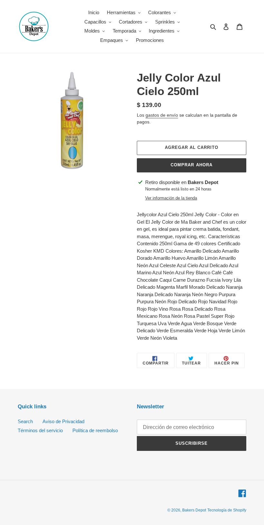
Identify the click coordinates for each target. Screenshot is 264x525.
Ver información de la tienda (171, 198)
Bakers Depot (194, 510)
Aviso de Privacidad (63, 421)
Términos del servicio (40, 430)
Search (25, 421)
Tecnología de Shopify (226, 510)
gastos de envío (162, 115)
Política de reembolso (95, 430)
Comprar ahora (191, 164)
